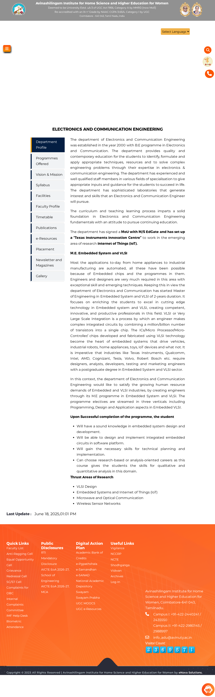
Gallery (41, 276)
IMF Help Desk (17, 616)
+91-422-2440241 (185, 614)
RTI (43, 552)
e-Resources (46, 239)
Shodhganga (120, 565)
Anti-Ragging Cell (20, 554)
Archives (117, 576)
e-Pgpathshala (86, 564)
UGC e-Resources (88, 609)
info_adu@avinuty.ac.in (172, 638)
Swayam (82, 592)
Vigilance (117, 548)
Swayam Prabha (88, 597)
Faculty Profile (48, 206)
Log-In (115, 582)
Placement (45, 249)
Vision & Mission (49, 175)
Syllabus (43, 185)
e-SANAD (83, 575)
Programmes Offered (47, 161)
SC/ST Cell (14, 582)
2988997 (160, 631)
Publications (46, 228)
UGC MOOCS (85, 603)
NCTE (115, 559)
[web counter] (170, 649)
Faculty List (15, 548)
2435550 (160, 620)
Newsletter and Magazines (49, 263)
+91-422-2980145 (186, 626)
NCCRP (116, 554)
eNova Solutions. (190, 672)
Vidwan (116, 570)
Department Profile (46, 145)
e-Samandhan (86, 569)
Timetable (44, 217)
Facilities (43, 196)
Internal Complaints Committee (15, 604)
